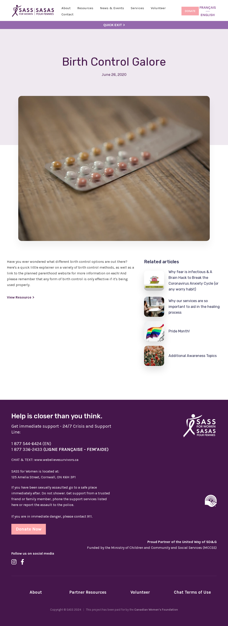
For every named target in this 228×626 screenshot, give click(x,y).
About (66, 8)
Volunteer (158, 8)
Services (137, 8)
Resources (85, 8)
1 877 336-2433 (60, 449)
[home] (33, 11)
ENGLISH (208, 15)
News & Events (112, 8)
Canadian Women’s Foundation (156, 609)
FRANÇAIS (208, 7)
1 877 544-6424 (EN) (31, 443)
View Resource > (20, 297)
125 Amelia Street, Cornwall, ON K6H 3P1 (43, 477)
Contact (67, 14)
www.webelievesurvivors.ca (44, 460)
